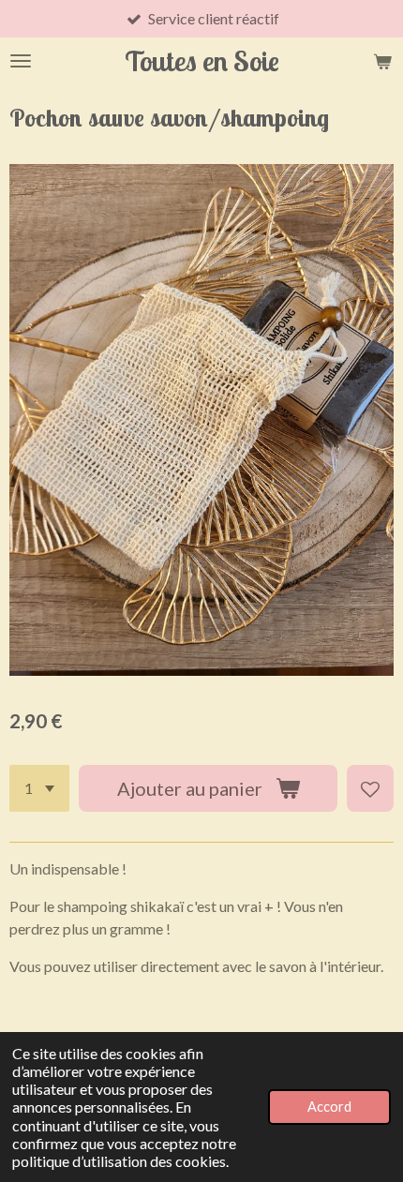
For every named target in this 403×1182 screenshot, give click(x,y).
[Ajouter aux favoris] (370, 788)
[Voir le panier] (382, 60)
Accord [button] (329, 1107)
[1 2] (39, 788)
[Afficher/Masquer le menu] (20, 60)
